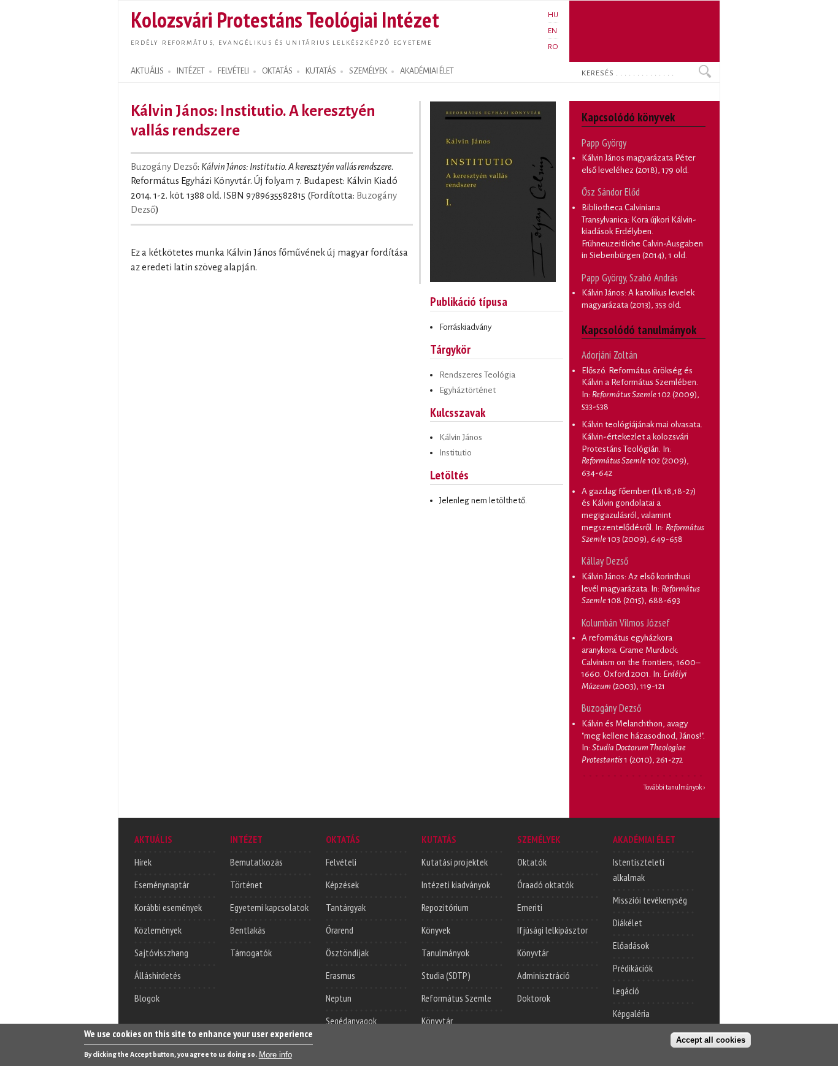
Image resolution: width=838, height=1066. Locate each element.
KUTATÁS (321, 71)
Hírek (143, 862)
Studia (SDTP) (446, 975)
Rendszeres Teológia (477, 374)
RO (553, 46)
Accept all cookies (710, 1039)
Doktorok (533, 998)
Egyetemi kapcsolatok (269, 907)
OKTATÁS (277, 71)
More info (275, 1054)
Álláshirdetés (157, 975)
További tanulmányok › (674, 787)
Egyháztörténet (467, 390)
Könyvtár (437, 1021)
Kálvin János (460, 437)
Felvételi (341, 862)
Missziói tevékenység (650, 900)
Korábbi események (168, 907)
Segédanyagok (351, 1021)
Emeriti (529, 907)
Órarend (339, 930)
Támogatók (251, 952)
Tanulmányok (445, 952)
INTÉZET (191, 71)
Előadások (631, 945)
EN (552, 30)
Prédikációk (633, 968)
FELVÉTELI (233, 71)
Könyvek (435, 930)
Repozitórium (445, 907)
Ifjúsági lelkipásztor (552, 930)
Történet (246, 884)
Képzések (342, 884)
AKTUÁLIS (147, 71)
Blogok (147, 998)
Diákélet (627, 922)
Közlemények (158, 930)
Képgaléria (631, 1013)
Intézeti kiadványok (455, 884)
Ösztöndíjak (347, 952)
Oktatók (532, 862)
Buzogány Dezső (164, 167)
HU (553, 14)
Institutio (455, 452)
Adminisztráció (543, 975)
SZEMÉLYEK (368, 71)
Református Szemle (456, 998)
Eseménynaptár (161, 884)
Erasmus (340, 975)
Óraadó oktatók (545, 884)
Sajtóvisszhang (161, 952)
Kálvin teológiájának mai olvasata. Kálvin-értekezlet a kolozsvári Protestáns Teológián (642, 436)
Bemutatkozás (256, 862)
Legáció (626, 990)
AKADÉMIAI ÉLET (427, 71)
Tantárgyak (346, 907)
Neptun (339, 998)
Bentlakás (248, 930)
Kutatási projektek (454, 862)
